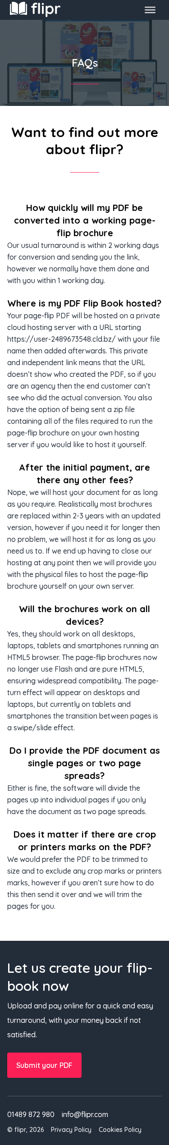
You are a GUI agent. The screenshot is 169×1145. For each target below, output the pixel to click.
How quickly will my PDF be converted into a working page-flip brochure (84, 220)
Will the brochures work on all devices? (84, 615)
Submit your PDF (44, 1065)
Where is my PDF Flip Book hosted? (84, 303)
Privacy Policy (71, 1130)
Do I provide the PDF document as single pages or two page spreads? (84, 763)
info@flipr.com (85, 1114)
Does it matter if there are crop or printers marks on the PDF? (85, 840)
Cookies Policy (120, 1130)
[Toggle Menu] (150, 10)
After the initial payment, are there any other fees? (84, 473)
